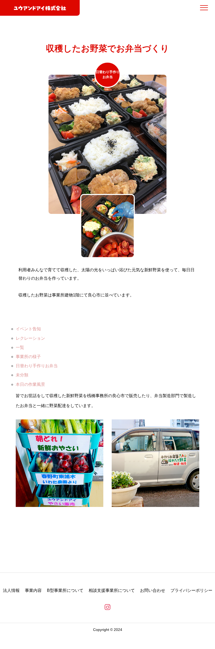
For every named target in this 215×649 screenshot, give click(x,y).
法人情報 (11, 590)
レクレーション (30, 338)
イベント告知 (28, 329)
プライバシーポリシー (191, 590)
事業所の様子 (28, 356)
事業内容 (33, 590)
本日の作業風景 (30, 384)
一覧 (20, 347)
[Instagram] (107, 607)
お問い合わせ (152, 590)
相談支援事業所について (112, 590)
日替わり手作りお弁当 (37, 366)
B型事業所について (65, 590)
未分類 (22, 375)
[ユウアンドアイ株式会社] (40, 8)
